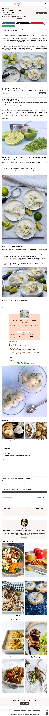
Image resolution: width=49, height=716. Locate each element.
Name (3, 480)
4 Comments (19, 18)
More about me (24, 537)
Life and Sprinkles (7, 172)
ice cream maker (41, 110)
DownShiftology (39, 254)
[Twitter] (10, 710)
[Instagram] (7, 710)
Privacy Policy (17, 710)
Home (3, 8)
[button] (2, 14)
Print (20, 332)
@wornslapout (24, 363)
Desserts (7, 8)
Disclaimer (29, 710)
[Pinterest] (5, 710)
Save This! (42, 93)
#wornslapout (32, 363)
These (27, 256)
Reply (44, 502)
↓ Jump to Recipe (41, 13)
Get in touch (23, 710)
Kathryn (31, 335)
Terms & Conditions (36, 710)
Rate (30, 332)
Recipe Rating (4, 457)
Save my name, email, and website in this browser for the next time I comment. (19, 489)
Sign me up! (24, 703)
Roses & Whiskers (13, 167)
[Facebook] (2, 710)
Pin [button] (25, 332)
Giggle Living (6, 170)
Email (3, 485)
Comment (4, 462)
